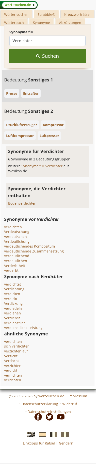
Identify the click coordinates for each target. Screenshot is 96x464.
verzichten (12, 365)
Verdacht (11, 360)
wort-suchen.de (51, 396)
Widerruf (69, 404)
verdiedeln (13, 308)
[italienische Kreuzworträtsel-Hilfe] (63, 434)
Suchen (50, 56)
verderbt (11, 270)
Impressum (77, 396)
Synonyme (41, 22)
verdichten (13, 227)
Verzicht (10, 356)
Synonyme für (21, 32)
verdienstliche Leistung (23, 327)
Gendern (66, 443)
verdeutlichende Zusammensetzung (34, 251)
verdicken (12, 293)
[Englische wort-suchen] (29, 434)
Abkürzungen (70, 22)
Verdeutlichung (17, 241)
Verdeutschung (16, 231)
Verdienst (12, 318)
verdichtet (12, 284)
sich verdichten (17, 346)
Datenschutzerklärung (39, 404)
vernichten (13, 375)
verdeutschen (15, 236)
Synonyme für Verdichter (42, 166)
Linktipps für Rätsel (39, 443)
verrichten (12, 380)
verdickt (10, 298)
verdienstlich (15, 323)
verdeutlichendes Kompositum (29, 246)
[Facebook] (37, 416)
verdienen (12, 313)
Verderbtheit (14, 265)
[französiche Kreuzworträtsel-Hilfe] (52, 434)
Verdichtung (14, 289)
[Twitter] (48, 416)
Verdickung (13, 303)
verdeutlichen (15, 260)
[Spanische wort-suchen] (41, 434)
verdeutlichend (16, 255)
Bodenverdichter (22, 203)
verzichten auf (16, 351)
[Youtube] (59, 416)
